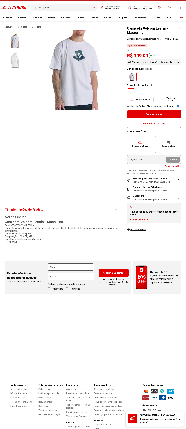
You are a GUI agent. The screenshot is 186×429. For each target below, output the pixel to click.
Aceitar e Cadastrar (114, 273)
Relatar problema (138, 229)
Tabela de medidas (170, 99)
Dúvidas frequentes (19, 393)
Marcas (156, 18)
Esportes (7, 18)
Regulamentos (45, 402)
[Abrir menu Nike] (172, 18)
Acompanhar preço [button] (138, 219)
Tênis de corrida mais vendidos (108, 402)
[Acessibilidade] (180, 7)
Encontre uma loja (18, 406)
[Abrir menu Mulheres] (43, 18)
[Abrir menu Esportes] (13, 18)
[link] (154, 189)
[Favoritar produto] (179, 28)
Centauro (171, 106)
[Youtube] (160, 410)
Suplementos (139, 18)
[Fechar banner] (181, 414)
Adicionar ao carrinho (154, 123)
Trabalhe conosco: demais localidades (78, 406)
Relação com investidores (78, 393)
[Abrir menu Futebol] (113, 18)
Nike (168, 18)
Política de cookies (46, 389)
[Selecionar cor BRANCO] (132, 76)
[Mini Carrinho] (169, 7)
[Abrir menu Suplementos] (147, 18)
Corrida (94, 18)
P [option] (131, 91)
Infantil (51, 18)
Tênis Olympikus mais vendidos (108, 414)
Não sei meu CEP (173, 166)
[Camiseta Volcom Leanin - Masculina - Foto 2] (15, 60)
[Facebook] (144, 410)
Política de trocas (46, 397)
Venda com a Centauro (76, 416)
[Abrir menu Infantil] (56, 18)
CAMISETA (22, 27)
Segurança (43, 406)
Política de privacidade (48, 393)
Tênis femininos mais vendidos (108, 406)
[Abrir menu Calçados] (71, 18)
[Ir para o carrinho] (169, 7)
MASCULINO (36, 27)
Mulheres (37, 18)
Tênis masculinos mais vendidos (109, 410)
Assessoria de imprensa (77, 389)
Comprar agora (154, 114)
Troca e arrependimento (21, 402)
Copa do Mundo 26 (102, 424)
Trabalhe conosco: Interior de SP (78, 399)
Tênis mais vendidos (103, 393)
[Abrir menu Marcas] (161, 18)
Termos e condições (47, 410)
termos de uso (111, 282)
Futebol (108, 18)
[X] (154, 410)
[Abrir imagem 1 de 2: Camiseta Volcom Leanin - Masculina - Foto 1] (75, 70)
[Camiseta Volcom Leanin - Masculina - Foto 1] (15, 41)
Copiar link (170, 39)
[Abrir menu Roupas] (85, 18)
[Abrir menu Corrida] (99, 18)
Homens (22, 18)
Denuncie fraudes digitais (50, 414)
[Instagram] (149, 410)
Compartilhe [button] (153, 39)
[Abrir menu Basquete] (128, 18)
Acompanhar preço (170, 62)
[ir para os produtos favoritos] (159, 7)
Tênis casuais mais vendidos (107, 397)
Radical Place (145, 106)
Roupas (80, 18)
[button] (140, 144)
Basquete (122, 18)
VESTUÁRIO (9, 27)
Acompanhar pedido (19, 389)
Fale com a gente (18, 397)
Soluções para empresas (77, 412)
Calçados (65, 18)
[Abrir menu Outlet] (184, 18)
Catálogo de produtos (104, 389)
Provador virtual (143, 99)
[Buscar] (94, 7)
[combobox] (61, 7)
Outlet (180, 18)
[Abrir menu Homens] (27, 18)
